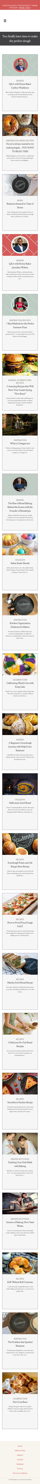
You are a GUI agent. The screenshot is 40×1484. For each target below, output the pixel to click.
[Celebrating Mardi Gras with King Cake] (20, 664)
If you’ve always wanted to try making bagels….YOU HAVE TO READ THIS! (20, 147)
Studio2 (29, 1479)
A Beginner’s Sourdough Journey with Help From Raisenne (20, 746)
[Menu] (5, 20)
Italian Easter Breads (20, 563)
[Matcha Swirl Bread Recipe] (20, 964)
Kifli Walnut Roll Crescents (20, 1282)
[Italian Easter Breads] (20, 544)
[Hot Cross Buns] (20, 1383)
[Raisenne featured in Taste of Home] (20, 185)
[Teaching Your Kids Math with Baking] (20, 1144)
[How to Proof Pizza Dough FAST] (20, 904)
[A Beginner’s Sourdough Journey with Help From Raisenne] (20, 724)
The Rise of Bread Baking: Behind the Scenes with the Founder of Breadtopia (20, 507)
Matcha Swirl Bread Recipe (20, 982)
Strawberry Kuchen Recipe (20, 1102)
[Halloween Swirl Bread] (20, 784)
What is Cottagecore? (20, 443)
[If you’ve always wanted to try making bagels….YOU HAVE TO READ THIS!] (20, 125)
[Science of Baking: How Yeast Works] (20, 1203)
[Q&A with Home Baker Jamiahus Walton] (20, 245)
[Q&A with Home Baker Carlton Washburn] (20, 65)
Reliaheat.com (16, 1479)
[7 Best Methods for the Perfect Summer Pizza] (20, 305)
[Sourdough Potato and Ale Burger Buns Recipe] (20, 844)
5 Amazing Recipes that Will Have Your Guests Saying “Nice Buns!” (20, 390)
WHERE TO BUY (24, 8)
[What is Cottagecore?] (20, 425)
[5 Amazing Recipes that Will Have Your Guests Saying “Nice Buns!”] (20, 365)
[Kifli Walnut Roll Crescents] (20, 1263)
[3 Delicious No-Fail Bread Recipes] (20, 1024)
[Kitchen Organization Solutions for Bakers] (20, 604)
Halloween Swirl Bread (20, 803)
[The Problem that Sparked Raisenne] (20, 1323)
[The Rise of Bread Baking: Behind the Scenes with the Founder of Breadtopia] (20, 484)
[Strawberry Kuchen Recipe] (20, 1084)
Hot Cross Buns (20, 1402)
